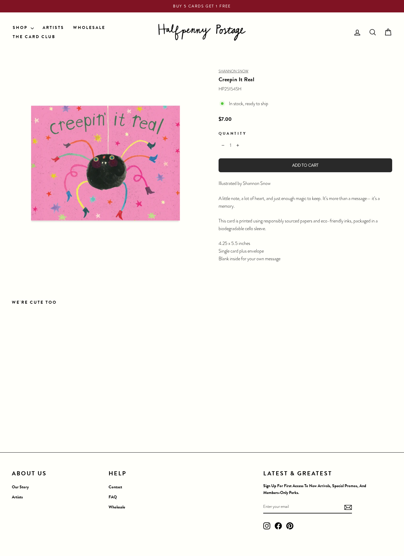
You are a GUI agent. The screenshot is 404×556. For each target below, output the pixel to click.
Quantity (233, 133)
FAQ (113, 497)
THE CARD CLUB (34, 37)
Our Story (20, 487)
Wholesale (117, 507)
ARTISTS (53, 28)
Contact (115, 487)
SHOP (21, 28)
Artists (17, 497)
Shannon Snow (233, 71)
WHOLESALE (89, 28)
